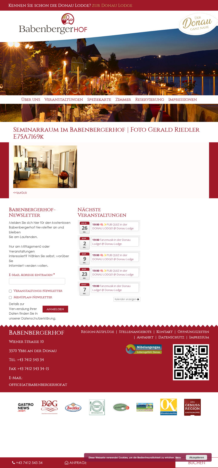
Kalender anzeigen (126, 299)
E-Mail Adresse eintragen (32, 275)
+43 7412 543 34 (28, 462)
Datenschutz (171, 337)
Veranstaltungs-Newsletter (37, 291)
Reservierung (149, 99)
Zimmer (123, 99)
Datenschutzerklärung (38, 318)
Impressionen (182, 99)
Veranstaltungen (63, 99)
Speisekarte (99, 99)
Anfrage (77, 462)
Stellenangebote (135, 332)
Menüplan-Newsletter (32, 297)
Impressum (199, 337)
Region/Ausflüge (97, 332)
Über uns (30, 99)
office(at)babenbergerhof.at (38, 384)
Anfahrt (145, 337)
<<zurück (20, 192)
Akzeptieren (196, 457)
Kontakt (164, 332)
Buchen (196, 462)
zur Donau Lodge (112, 5)
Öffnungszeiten (193, 332)
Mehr (178, 457)
